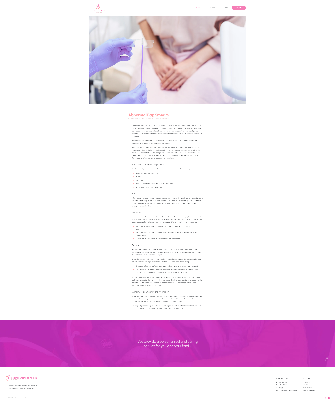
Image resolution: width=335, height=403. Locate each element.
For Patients (212, 8)
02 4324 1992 (280, 388)
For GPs (225, 8)
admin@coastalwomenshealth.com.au (286, 390)
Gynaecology (307, 387)
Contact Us (238, 8)
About (187, 8)
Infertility (306, 385)
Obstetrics (306, 382)
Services (198, 8)
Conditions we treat (309, 390)
